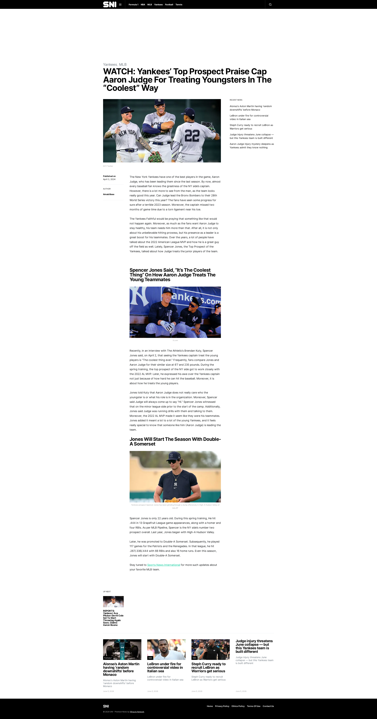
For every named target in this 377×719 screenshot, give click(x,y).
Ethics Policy (238, 706)
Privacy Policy (222, 706)
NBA (143, 4)
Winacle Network (137, 712)
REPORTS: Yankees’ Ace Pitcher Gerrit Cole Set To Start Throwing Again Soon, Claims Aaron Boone (113, 617)
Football (169, 4)
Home (210, 706)
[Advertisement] (188, 35)
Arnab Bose (108, 194)
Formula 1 (133, 4)
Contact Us (268, 706)
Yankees (158, 4)
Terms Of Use (253, 706)
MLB (149, 4)
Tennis (179, 4)
